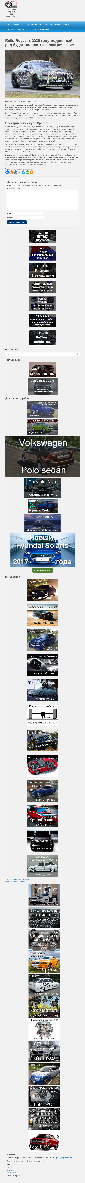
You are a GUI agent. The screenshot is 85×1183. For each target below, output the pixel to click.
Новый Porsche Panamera (15, 881)
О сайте (10, 1170)
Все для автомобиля (53, 24)
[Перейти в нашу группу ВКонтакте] (42, 570)
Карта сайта (11, 1172)
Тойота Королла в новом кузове (17, 879)
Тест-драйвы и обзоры (32, 24)
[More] (31, 172)
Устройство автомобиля (40, 29)
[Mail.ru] (15, 172)
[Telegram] (23, 172)
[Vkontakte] (7, 172)
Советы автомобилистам (18, 29)
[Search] (78, 354)
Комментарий (13, 189)
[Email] (27, 172)
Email (10, 217)
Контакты (10, 1167)
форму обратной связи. (65, 1157)
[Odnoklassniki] (11, 172)
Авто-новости (13, 24)
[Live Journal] (19, 172)
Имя (9, 213)
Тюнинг (68, 24)
